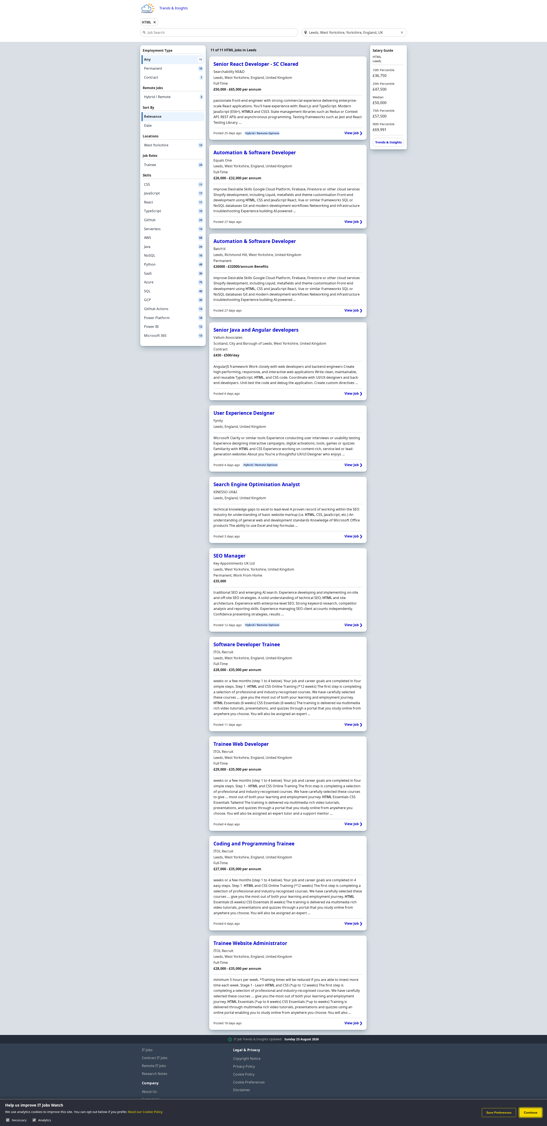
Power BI (173, 326)
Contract (173, 77)
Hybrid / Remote (173, 96)
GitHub (173, 220)
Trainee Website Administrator (250, 943)
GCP (173, 299)
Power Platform (173, 317)
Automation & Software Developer (254, 152)
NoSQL (173, 255)
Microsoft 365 (173, 335)
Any (173, 59)
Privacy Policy (244, 1066)
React (173, 202)
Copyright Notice (246, 1058)
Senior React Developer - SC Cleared (255, 64)
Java (173, 246)
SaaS (173, 273)
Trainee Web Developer (241, 744)
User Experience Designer (244, 413)
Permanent (173, 68)
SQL (173, 291)
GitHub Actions (173, 308)
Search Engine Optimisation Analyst (256, 484)
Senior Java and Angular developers (255, 330)
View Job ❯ (353, 133)
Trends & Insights (173, 8)
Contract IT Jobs (155, 1057)
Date (148, 125)
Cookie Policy (243, 1074)
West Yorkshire (173, 145)
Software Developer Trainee (246, 644)
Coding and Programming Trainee (253, 843)
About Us (149, 1091)
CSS (173, 184)
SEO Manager (229, 555)
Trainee (173, 164)
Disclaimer (241, 1090)
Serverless (173, 229)
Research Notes (154, 1073)
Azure (173, 282)
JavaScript (173, 193)
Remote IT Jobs (154, 1065)
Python (173, 264)
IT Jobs (147, 1050)
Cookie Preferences (249, 1082)
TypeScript (173, 211)
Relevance (152, 116)
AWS (173, 237)
